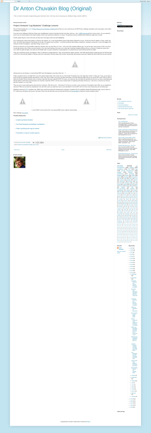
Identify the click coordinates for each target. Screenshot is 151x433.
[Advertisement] (126, 86)
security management (127, 170)
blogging (119, 175)
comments (129, 234)
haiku (126, 206)
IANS (130, 231)
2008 (120, 203)
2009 (136, 196)
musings (126, 177)
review (124, 196)
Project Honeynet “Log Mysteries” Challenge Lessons (134, 322)
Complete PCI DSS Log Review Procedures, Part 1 (134, 302)
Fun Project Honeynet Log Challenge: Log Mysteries (30, 124)
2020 (130, 230)
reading (119, 172)
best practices (126, 224)
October (134, 375)
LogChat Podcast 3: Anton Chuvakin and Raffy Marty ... (134, 347)
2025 (131, 248)
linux (126, 238)
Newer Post (16, 149)
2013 (122, 230)
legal (137, 202)
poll (137, 181)
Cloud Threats (120, 231)
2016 (131, 260)
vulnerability (127, 191)
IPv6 (133, 231)
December (134, 274)
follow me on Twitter (133, 114)
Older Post (108, 149)
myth (131, 206)
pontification (119, 221)
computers (135, 234)
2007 (130, 209)
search (128, 212)
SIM (120, 178)
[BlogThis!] (38, 142)
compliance (120, 169)
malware (122, 180)
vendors (128, 190)
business (119, 200)
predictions (122, 181)
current (129, 235)
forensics (124, 194)
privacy (126, 193)
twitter (135, 228)
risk (132, 185)
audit (120, 216)
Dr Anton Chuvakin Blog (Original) (52, 8)
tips (137, 185)
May (133, 387)
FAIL (135, 209)
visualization (127, 213)
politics (134, 219)
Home (63, 149)
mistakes (121, 212)
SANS (130, 184)
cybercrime (119, 225)
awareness (126, 202)
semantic (134, 240)
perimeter (129, 219)
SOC (137, 231)
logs (34, 144)
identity (136, 237)
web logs (134, 213)
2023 (131, 252)
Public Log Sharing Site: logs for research (27, 128)
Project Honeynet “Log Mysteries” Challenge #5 (45, 29)
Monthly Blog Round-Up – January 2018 (128, 153)
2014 (131, 264)
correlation (133, 216)
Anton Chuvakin (121, 248)
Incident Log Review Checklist (24, 120)
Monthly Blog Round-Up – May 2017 (127, 145)
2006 (131, 405)
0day (118, 230)
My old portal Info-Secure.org (125, 106)
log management (25, 144)
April (133, 389)
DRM (128, 215)
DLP (120, 197)
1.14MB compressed (83, 33)
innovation (121, 238)
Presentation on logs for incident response (27, 133)
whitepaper (127, 241)
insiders (132, 202)
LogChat (125, 204)
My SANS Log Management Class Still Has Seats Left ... (134, 293)
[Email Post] (33, 142)
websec (127, 199)
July (133, 382)
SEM (125, 178)
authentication (120, 234)
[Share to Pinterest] (43, 142)
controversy (120, 235)
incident (125, 184)
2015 (131, 262)
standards (127, 182)
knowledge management (132, 227)
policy (123, 240)
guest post (130, 237)
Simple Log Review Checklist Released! (127, 129)
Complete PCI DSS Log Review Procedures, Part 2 (134, 284)
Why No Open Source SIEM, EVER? (127, 137)
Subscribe (119, 24)
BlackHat (124, 203)
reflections (128, 240)
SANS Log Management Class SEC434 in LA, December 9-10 (134, 331)
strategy (136, 200)
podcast (121, 199)
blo (125, 234)
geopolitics (124, 237)
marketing (132, 188)
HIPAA (130, 222)
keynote (124, 227)
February (134, 393)
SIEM (26, 89)
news (136, 178)
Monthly (130, 172)
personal (131, 173)
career (130, 204)
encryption (125, 210)
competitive (133, 224)
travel (134, 212)
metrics (130, 194)
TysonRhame (120, 190)
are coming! (25, 112)
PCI (129, 169)
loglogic (127, 185)
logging (30, 144)
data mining (135, 235)
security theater (132, 207)
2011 (124, 215)
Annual (136, 194)
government (119, 218)
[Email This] (36, 142)
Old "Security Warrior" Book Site (125, 108)
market (118, 184)
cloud (134, 191)
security (37, 144)
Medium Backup (125, 197)
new (119, 228)
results (29, 29)
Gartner (133, 199)
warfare (123, 187)
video (123, 241)
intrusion (135, 180)
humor (119, 177)
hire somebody (75, 91)
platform (118, 240)
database (121, 206)
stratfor (127, 228)
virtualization (119, 213)
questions (127, 221)
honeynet (19, 144)
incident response (134, 210)
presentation (135, 177)
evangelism (133, 225)
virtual (124, 209)
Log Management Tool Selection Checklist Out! (134, 355)
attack (120, 204)
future (130, 178)
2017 (131, 258)
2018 (131, 256)
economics (125, 200)
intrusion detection (134, 218)
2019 (126, 230)
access (120, 224)
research (135, 190)
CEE (132, 187)
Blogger (88, 421)
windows (119, 215)
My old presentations (123, 105)
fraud (119, 237)
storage (118, 241)
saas (131, 200)
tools (131, 228)
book (134, 182)
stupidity (128, 180)
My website (121, 103)
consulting (135, 204)
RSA (121, 182)
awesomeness (126, 216)
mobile (129, 238)
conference (120, 173)
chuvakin (130, 181)
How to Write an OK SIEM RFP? (134, 314)
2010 (132, 193)
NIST (136, 215)
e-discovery (126, 225)
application (119, 210)
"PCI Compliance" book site (124, 101)
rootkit (123, 228)
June (133, 385)
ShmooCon (135, 222)
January (134, 396)
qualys (126, 207)
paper (136, 184)
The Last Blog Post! (123, 121)
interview (126, 218)
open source (121, 219)
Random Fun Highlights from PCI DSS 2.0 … (134, 339)
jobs (120, 196)
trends (127, 175)
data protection (134, 197)
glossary (118, 227)
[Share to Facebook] (41, 142)
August (133, 380)
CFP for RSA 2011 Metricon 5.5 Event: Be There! (134, 363)
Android (134, 230)
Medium (121, 185)
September (134, 377)
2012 (126, 222)
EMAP (125, 231)
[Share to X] (39, 142)
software (119, 209)
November (134, 277)
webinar (120, 202)
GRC (132, 215)
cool (126, 235)
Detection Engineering (133, 203)
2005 (131, 407)
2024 (131, 250)
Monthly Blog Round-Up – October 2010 (134, 370)
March (133, 391)
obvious (134, 238)
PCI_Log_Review (121, 188)
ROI (120, 191)
